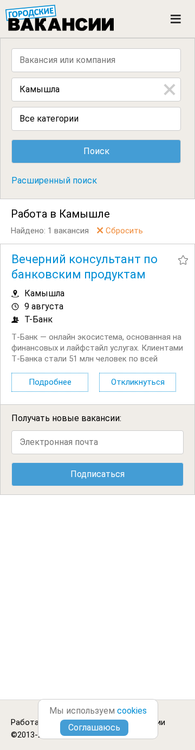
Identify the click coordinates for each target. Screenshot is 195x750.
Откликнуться (138, 382)
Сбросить (124, 231)
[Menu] (176, 19)
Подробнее (50, 382)
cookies (132, 710)
